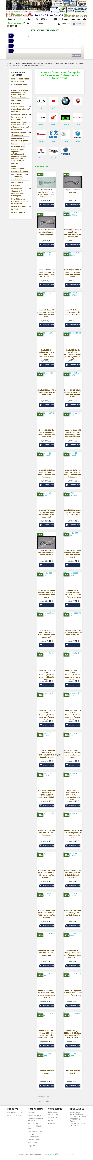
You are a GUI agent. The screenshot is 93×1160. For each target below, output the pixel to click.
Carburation (16, 100)
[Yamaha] (65, 151)
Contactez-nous (34, 1140)
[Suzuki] (41, 151)
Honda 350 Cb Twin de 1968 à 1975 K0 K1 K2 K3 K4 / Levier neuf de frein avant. (72, 473)
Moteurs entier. (17, 182)
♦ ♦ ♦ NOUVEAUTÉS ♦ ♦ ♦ (19, 85)
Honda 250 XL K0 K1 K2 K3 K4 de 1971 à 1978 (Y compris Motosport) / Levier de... (46, 994)
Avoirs (50, 1120)
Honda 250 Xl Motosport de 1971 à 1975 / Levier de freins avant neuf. (72, 953)
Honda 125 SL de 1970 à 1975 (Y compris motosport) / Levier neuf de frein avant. (72, 433)
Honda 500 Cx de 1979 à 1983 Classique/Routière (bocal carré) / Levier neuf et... (72, 674)
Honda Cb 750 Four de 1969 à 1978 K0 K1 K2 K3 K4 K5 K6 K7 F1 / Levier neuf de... (46, 273)
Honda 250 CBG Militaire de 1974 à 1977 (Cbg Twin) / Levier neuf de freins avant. (46, 354)
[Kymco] (77, 117)
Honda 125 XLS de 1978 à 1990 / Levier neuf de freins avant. (46, 952)
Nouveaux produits (14, 1112)
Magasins (31, 1145)
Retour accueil (17, 23)
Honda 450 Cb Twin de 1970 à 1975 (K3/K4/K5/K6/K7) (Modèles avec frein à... (46, 793)
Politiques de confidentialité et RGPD (34, 1125)
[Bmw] (65, 101)
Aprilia (53, 108)
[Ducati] (77, 101)
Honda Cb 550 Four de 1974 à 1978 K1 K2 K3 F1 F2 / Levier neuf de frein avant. (46, 913)
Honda (53, 124)
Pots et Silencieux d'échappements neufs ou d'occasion (20, 201)
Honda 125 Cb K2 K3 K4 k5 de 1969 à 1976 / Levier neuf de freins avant (73, 273)
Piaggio (78, 141)
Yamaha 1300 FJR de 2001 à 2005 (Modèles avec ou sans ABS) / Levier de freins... (72, 1034)
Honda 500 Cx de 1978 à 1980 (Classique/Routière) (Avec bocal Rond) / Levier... (46, 674)
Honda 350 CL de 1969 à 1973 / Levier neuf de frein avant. (46, 832)
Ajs (41, 108)
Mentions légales (34, 1115)
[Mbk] (53, 134)
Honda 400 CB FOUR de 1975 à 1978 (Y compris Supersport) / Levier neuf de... (73, 833)
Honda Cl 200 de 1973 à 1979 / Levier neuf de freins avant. (46, 392)
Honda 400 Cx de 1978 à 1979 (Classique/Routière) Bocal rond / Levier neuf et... (72, 714)
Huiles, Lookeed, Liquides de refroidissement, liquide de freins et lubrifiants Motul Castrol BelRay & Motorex (18, 156)
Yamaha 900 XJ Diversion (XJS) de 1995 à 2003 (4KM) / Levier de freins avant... (46, 193)
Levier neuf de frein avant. (46, 1072)
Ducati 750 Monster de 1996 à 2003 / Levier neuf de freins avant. (72, 512)
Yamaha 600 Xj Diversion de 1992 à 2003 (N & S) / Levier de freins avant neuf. (73, 593)
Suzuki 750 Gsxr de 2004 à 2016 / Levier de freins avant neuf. (46, 232)
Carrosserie (15, 103)
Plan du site (32, 1143)
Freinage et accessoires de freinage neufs (20, 145)
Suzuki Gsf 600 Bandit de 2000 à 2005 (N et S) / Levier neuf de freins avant (46, 593)
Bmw (65, 108)
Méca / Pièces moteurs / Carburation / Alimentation (20, 176)
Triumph (53, 158)
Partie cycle (15, 185)
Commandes (53, 1117)
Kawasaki (66, 124)
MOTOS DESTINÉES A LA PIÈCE (19, 208)
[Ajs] (41, 101)
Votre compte (55, 1109)
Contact (39, 23)
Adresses (51, 1123)
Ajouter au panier (46, 204)
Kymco (78, 124)
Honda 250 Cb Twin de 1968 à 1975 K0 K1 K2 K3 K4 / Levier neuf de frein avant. (46, 473)
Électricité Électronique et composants (20, 134)
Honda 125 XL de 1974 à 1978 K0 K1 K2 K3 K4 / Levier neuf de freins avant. (46, 313)
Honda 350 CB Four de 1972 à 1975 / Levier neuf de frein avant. (72, 912)
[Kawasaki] (65, 117)
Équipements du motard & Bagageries (19, 139)
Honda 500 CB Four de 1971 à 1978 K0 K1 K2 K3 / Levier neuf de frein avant (46, 873)
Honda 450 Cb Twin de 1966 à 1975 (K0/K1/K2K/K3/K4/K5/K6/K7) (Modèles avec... (49, 753)
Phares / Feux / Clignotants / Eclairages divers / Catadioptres (18, 192)
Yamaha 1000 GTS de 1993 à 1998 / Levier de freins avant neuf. (73, 632)
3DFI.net (51, 1154)
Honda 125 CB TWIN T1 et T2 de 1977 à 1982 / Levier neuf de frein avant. (73, 753)
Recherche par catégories (18, 73)
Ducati (78, 108)
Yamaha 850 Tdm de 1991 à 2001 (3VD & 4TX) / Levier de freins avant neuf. (46, 633)
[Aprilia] (53, 101)
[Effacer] (70, 55)
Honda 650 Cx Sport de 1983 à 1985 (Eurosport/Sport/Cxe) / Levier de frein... (73, 233)
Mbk (53, 141)
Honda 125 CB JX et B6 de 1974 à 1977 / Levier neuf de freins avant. (73, 993)
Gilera (41, 124)
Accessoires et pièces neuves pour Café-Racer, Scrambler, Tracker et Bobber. (19, 93)
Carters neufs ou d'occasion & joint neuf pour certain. (20, 109)
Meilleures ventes (14, 1115)
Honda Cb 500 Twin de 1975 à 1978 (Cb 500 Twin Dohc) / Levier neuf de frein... (72, 873)
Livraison (31, 1112)
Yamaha (65, 158)
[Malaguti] (41, 134)
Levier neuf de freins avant (73, 1072)
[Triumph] (53, 151)
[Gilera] (41, 117)
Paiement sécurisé (35, 1131)
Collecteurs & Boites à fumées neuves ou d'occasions (19, 117)
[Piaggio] (77, 134)
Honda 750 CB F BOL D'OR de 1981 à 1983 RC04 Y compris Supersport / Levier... (46, 1034)
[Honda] (53, 117)
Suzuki (41, 158)
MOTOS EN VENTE (18, 212)
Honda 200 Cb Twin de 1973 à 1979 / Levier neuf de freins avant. (72, 312)
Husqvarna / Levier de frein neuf (72, 191)
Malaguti (41, 141)
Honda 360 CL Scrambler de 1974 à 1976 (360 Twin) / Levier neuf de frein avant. (72, 795)
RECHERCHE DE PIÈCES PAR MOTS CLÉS (20, 80)
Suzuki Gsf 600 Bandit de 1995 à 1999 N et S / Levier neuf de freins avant (72, 553)
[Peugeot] (65, 134)
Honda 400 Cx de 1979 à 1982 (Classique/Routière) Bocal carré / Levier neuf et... (46, 714)
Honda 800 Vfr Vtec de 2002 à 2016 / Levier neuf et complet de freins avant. (46, 513)
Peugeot (65, 141)
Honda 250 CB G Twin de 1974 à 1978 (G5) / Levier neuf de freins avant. (72, 393)
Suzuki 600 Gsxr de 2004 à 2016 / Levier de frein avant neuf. (46, 552)
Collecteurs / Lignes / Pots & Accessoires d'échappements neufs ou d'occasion (20, 125)
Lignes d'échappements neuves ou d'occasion (19, 168)
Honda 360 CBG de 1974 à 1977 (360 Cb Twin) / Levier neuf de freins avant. (46, 433)
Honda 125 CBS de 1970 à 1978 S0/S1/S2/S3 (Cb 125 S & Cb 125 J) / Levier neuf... (72, 354)
